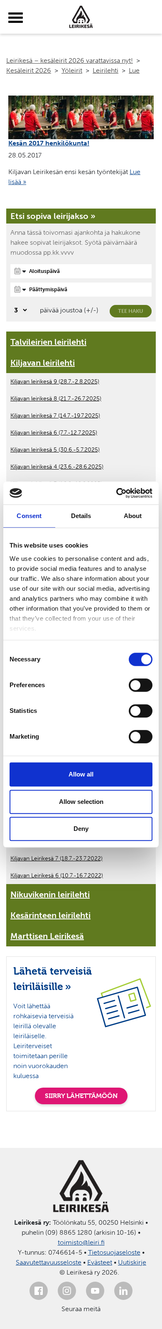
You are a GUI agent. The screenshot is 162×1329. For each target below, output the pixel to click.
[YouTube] (95, 1291)
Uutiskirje (132, 1262)
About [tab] (133, 515)
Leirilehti (105, 70)
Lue (134, 70)
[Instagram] (67, 1291)
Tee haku (130, 311)
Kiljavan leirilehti (42, 363)
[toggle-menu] (15, 17)
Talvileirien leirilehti (48, 342)
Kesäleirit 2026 (28, 70)
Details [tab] (81, 515)
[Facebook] (38, 1291)
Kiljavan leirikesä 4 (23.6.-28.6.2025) (56, 466)
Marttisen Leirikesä (47, 936)
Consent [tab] (29, 515)
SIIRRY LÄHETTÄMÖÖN (81, 1096)
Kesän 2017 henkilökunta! (48, 143)
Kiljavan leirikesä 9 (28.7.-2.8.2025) (54, 381)
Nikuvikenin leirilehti (50, 894)
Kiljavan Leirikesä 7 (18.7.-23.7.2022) (56, 858)
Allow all (81, 774)
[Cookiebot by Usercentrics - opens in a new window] (116, 493)
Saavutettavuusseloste (48, 1262)
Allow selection (81, 801)
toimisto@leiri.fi (81, 1242)
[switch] (140, 685)
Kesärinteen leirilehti (50, 915)
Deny (81, 828)
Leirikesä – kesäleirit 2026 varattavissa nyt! (69, 60)
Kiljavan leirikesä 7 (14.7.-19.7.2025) (55, 415)
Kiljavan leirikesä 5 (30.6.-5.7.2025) (55, 449)
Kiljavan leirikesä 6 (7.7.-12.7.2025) (53, 432)
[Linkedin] (123, 1291)
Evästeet (99, 1262)
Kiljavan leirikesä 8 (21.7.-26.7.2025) (55, 398)
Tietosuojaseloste (114, 1252)
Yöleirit (71, 70)
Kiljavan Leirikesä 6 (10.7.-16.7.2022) (56, 875)
